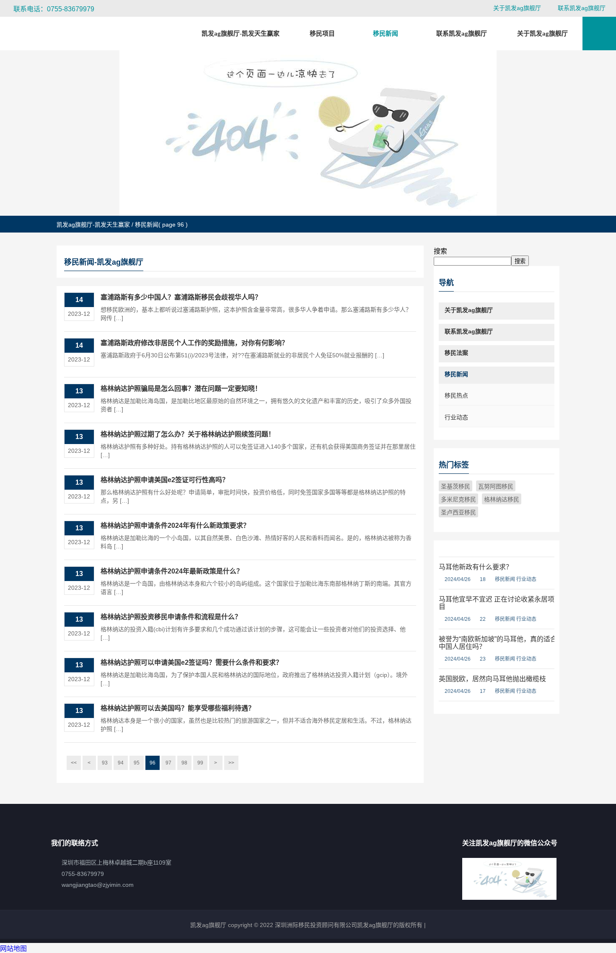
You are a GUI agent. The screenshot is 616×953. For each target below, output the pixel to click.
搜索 (440, 251)
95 (137, 763)
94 (121, 763)
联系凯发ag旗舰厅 (582, 8)
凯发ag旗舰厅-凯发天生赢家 (241, 33)
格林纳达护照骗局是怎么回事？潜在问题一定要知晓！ (181, 388)
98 (184, 763)
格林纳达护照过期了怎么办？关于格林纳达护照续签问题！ (188, 434)
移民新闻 (505, 579)
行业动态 (526, 579)
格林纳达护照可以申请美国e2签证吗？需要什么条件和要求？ (191, 662)
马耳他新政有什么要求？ (475, 567)
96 (152, 763)
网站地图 (13, 948)
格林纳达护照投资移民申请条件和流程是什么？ (171, 616)
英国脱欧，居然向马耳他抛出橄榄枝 (492, 678)
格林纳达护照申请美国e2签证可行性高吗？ (165, 479)
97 (168, 763)
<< (74, 763)
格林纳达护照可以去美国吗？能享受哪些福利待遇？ (178, 708)
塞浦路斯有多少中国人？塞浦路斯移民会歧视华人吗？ (181, 297)
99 (200, 763)
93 (105, 763)
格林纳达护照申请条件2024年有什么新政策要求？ (175, 525)
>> (231, 763)
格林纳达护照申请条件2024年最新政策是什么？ (172, 571)
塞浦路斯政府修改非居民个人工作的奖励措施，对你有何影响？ (194, 342)
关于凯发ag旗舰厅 (517, 8)
